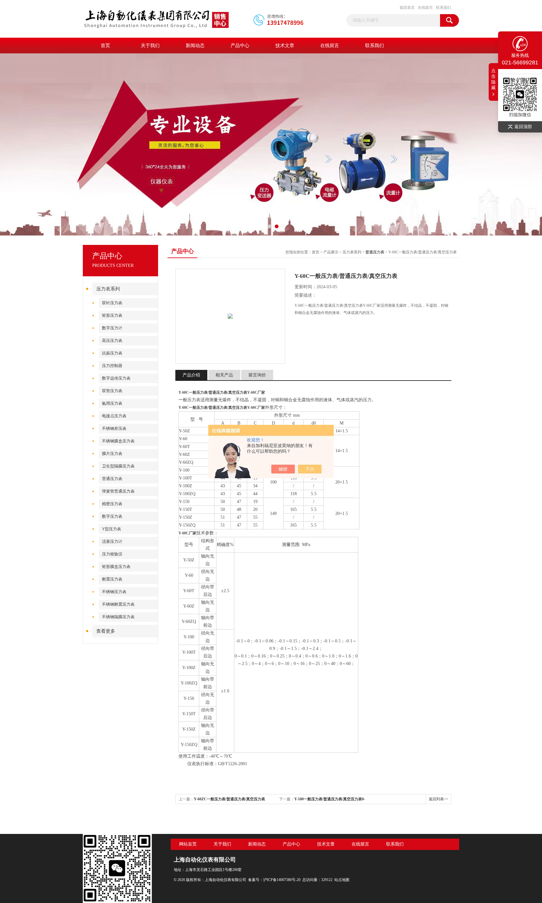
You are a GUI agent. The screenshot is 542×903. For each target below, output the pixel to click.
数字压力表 (112, 516)
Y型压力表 (111, 529)
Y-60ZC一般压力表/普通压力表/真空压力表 (229, 799)
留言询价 (257, 375)
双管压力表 (112, 390)
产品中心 (240, 45)
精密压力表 (112, 503)
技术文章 (284, 45)
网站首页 (188, 844)
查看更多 (105, 631)
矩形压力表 (112, 315)
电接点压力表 (114, 416)
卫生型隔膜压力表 (118, 466)
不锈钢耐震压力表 (118, 604)
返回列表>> (438, 799)
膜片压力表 (112, 453)
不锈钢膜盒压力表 (118, 441)
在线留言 (425, 7)
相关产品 (224, 375)
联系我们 (443, 7)
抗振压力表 (112, 353)
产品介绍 (191, 375)
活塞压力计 (112, 541)
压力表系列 (108, 288)
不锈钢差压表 (114, 428)
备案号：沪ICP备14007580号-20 (274, 880)
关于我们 (150, 45)
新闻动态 (195, 45)
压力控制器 (112, 365)
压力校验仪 (112, 554)
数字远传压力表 (116, 378)
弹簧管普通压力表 (118, 491)
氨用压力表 (112, 403)
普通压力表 (112, 478)
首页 (105, 45)
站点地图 (341, 880)
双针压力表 (112, 302)
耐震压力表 (112, 579)
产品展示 (330, 252)
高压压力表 (112, 340)
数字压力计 (112, 328)
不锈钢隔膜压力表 (118, 616)
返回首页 (407, 7)
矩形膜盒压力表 (116, 566)
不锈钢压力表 (114, 591)
